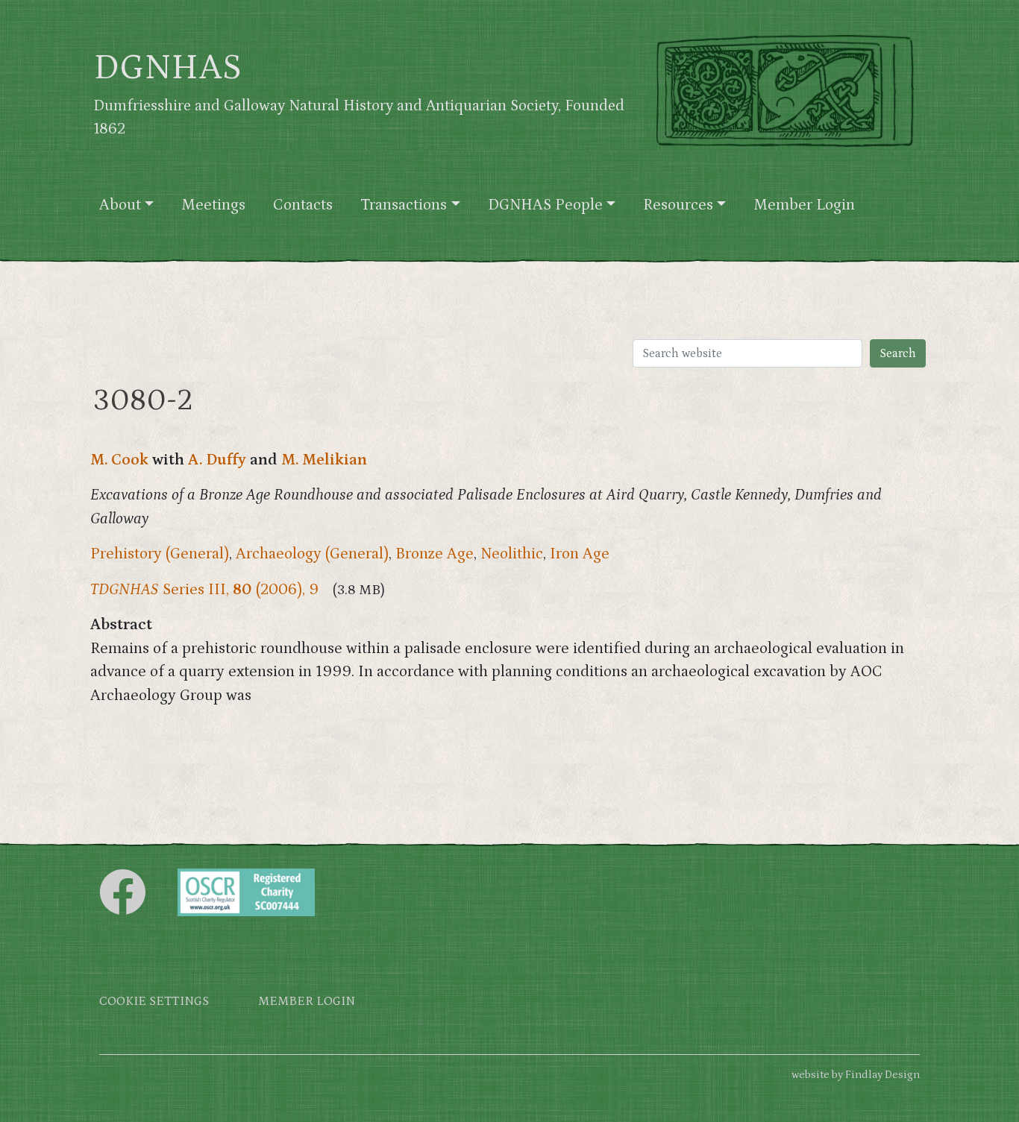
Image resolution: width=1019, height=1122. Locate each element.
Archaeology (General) (312, 554)
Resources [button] (678, 205)
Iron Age (579, 554)
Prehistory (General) (159, 554)
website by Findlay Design (855, 1074)
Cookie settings (154, 1002)
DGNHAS (167, 68)
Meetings (213, 205)
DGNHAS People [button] (545, 205)
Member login (306, 1002)
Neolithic (511, 554)
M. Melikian (324, 460)
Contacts (303, 205)
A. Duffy (217, 460)
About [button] (120, 205)
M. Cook (119, 460)
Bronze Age (434, 554)
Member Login (804, 205)
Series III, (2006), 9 (204, 590)
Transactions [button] (403, 205)
